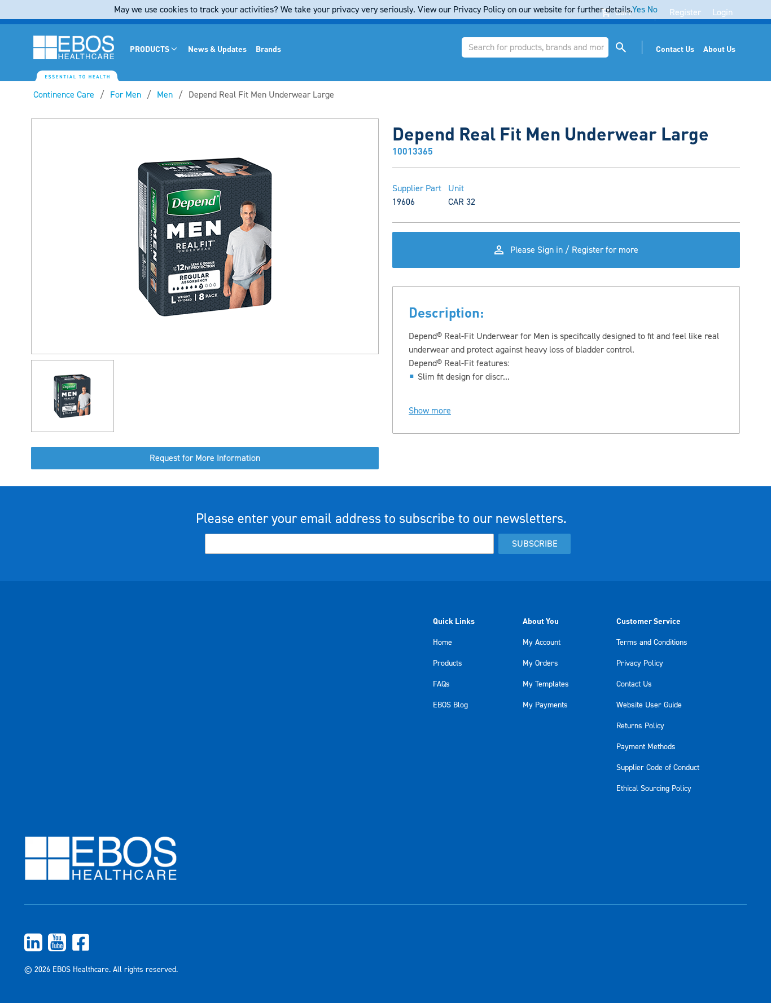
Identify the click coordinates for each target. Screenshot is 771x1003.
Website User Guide (649, 705)
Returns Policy (640, 726)
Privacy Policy (639, 663)
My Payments (545, 705)
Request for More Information (205, 458)
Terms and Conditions (651, 642)
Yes (638, 9)
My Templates (546, 684)
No (652, 9)
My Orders (540, 663)
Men (165, 94)
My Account (541, 642)
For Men (125, 94)
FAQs (441, 684)
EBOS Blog (450, 705)
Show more (430, 410)
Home (442, 642)
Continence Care (63, 94)
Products (447, 663)
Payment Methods (646, 747)
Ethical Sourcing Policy (653, 789)
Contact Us (634, 684)
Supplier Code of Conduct (657, 768)
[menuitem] (154, 49)
